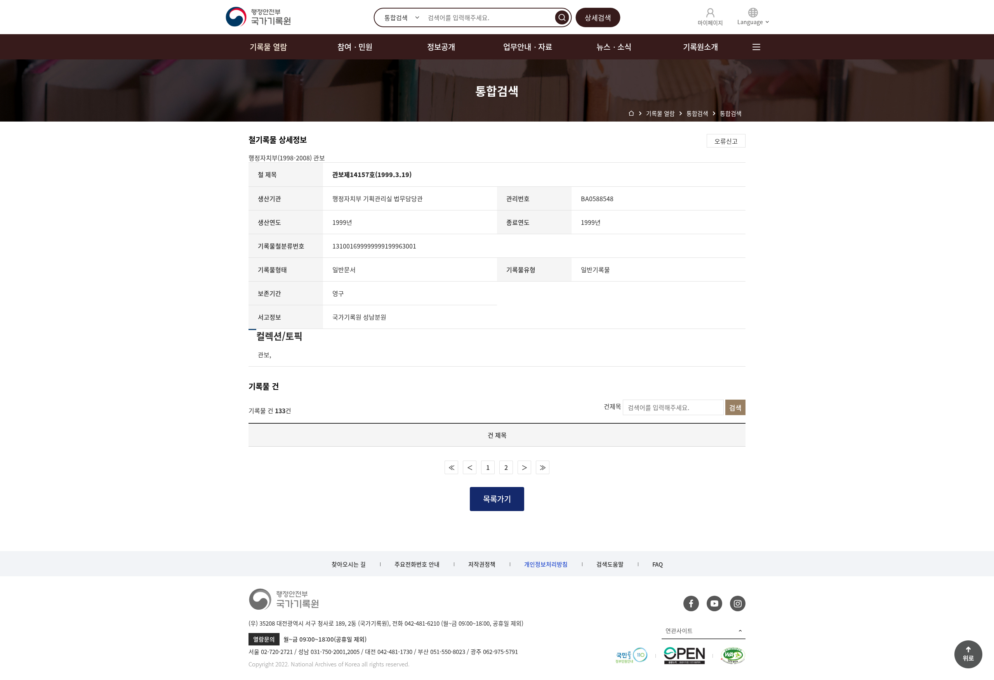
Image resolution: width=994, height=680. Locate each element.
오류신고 (726, 141)
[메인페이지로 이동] (257, 17)
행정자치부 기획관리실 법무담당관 (377, 198)
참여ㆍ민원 (354, 46)
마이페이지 (710, 22)
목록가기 (497, 498)
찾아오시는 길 (349, 564)
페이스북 (691, 603)
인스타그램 (738, 603)
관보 (319, 157)
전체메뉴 (756, 46)
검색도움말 (610, 564)
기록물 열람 (268, 46)
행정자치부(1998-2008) (280, 157)
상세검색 (598, 17)
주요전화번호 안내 (417, 564)
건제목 (612, 406)
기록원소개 (700, 46)
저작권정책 (481, 564)
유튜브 (714, 603)
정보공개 (441, 46)
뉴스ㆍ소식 (613, 46)
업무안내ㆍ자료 (527, 46)
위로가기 (968, 654)
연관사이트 (679, 630)
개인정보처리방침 (546, 564)
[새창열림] (631, 651)
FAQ (657, 564)
